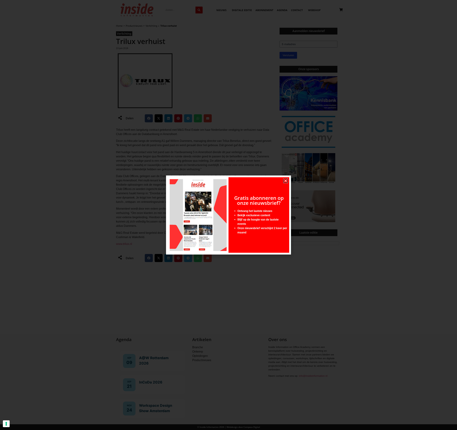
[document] (228, 215)
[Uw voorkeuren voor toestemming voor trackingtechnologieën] (6, 423)
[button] (285, 181)
